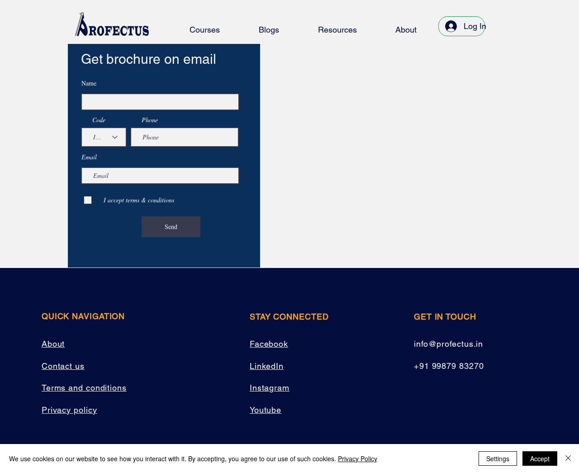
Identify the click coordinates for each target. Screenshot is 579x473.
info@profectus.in (448, 344)
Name (88, 83)
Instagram (270, 387)
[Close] (568, 458)
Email (89, 157)
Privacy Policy (357, 458)
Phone (150, 120)
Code (98, 120)
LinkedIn (267, 366)
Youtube (265, 410)
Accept (540, 458)
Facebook (269, 344)
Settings (497, 458)
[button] (204, 29)
